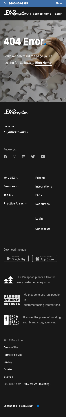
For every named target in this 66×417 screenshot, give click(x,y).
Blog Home (43, 62)
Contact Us (42, 228)
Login (58, 13)
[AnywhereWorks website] (16, 132)
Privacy (8, 362)
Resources (42, 204)
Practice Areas (14, 203)
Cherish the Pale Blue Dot (19, 406)
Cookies (8, 369)
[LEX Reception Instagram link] (14, 156)
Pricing (40, 177)
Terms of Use (11, 347)
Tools (7, 195)
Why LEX (9, 177)
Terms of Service (13, 355)
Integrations (43, 186)
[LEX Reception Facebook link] (5, 156)
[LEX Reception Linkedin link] (23, 156)
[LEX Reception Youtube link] (43, 156)
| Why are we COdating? (27, 384)
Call (16, 3)
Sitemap (8, 377)
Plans (59, 3)
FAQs (38, 195)
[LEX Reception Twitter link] (33, 156)
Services (9, 186)
